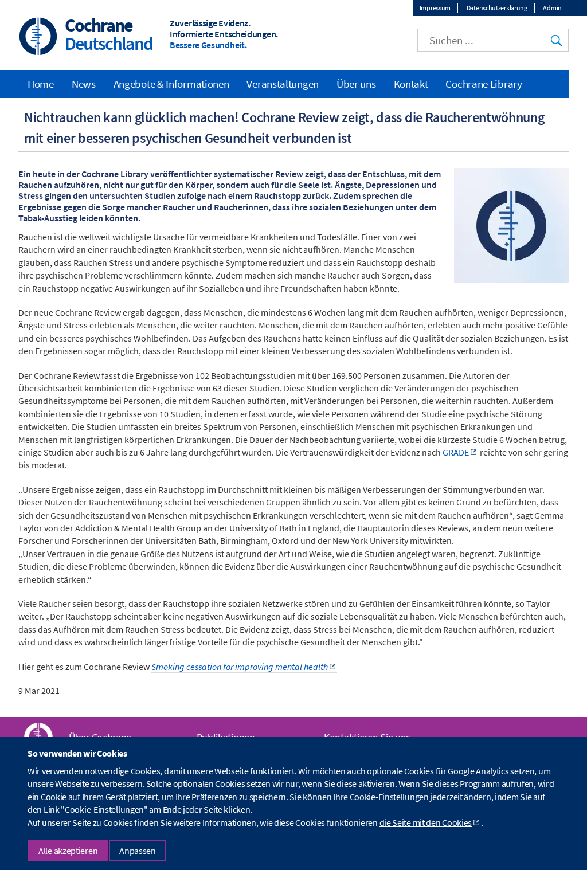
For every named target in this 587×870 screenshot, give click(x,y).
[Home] (38, 37)
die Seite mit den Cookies (425, 822)
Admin (552, 7)
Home (41, 84)
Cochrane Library (483, 84)
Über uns (356, 84)
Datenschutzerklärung (497, 7)
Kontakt (411, 84)
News (84, 84)
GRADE (456, 452)
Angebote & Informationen (171, 84)
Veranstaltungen (282, 84)
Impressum (435, 7)
